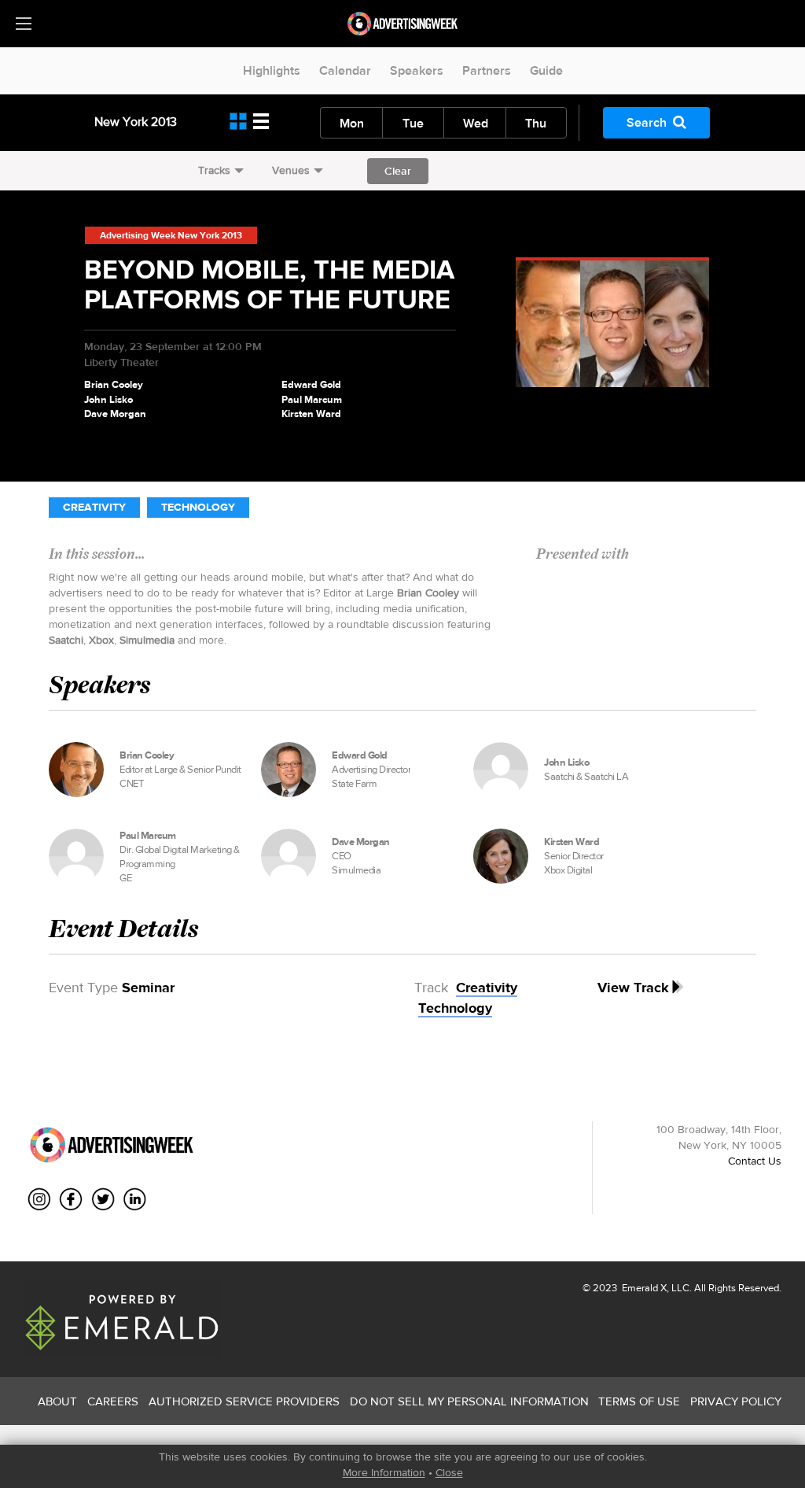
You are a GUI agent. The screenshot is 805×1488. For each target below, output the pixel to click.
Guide (546, 70)
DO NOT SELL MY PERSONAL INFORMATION (469, 1401)
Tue (413, 123)
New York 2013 (135, 121)
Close (449, 1472)
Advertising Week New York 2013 (171, 235)
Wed (475, 123)
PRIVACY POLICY (735, 1401)
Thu (535, 123)
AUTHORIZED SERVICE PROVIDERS (244, 1401)
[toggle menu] (23, 23)
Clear (397, 170)
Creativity (94, 507)
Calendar (345, 70)
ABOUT (57, 1401)
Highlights (271, 70)
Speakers (416, 70)
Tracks (214, 170)
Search (647, 122)
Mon (352, 123)
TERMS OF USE (639, 1401)
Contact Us (754, 1160)
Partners (486, 70)
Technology (198, 507)
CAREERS (112, 1401)
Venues (291, 170)
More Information (384, 1472)
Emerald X (643, 1288)
